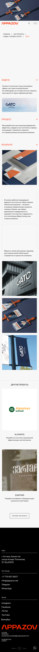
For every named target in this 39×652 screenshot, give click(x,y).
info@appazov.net (10, 580)
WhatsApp (7, 588)
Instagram (6, 603)
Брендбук (5, 619)
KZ (33, 23)
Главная (6, 34)
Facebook (6, 607)
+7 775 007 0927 (10, 577)
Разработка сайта (6, 640)
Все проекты (19, 34)
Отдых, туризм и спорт (12, 36)
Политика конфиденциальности (15, 636)
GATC (27, 36)
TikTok (5, 611)
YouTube (6, 615)
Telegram (6, 584)
